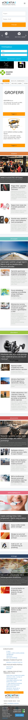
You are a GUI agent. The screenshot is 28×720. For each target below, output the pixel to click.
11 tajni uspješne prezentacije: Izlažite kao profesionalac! (14, 684)
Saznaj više (5, 718)
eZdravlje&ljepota (14, 493)
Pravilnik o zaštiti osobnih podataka (15, 653)
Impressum (9, 656)
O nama (8, 651)
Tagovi (13, 114)
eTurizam (14, 239)
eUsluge (14, 556)
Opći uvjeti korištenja (11, 657)
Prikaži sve (6, 81)
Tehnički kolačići (17, 710)
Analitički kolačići (17, 711)
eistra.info (8, 668)
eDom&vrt (14, 332)
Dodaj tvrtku (14, 692)
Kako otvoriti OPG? (11, 686)
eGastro (14, 154)
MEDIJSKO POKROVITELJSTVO (14, 662)
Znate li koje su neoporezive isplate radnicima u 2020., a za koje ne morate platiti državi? (15, 677)
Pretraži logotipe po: (6, 47)
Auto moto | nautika (16, 83)
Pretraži (14, 25)
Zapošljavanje (9, 654)
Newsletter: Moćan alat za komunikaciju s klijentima (13, 688)
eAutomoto (14, 418)
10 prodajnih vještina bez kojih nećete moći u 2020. (14, 680)
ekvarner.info (9, 667)
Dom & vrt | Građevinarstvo (18, 81)
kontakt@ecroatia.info (13, 703)
